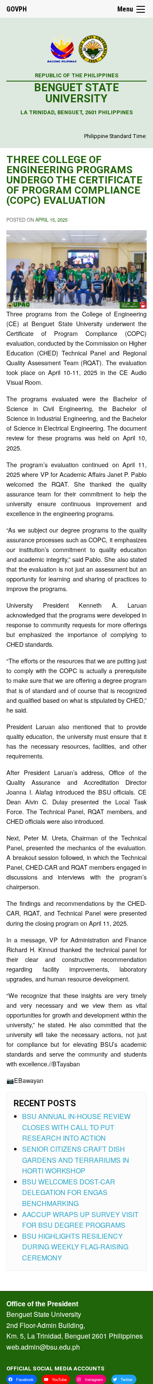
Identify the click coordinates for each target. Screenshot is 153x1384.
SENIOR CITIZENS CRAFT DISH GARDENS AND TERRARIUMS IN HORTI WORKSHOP (75, 1159)
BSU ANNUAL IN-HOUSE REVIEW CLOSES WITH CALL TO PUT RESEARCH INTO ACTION (76, 1127)
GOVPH (16, 9)
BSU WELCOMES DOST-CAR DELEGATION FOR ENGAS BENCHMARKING (68, 1192)
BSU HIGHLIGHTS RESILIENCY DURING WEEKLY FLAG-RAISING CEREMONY (75, 1247)
